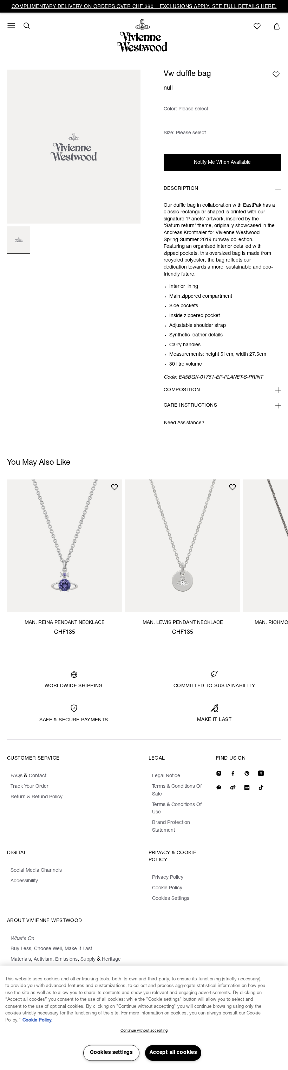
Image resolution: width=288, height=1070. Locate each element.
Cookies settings (111, 1052)
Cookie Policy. (37, 1020)
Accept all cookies (173, 1052)
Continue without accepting (144, 1031)
